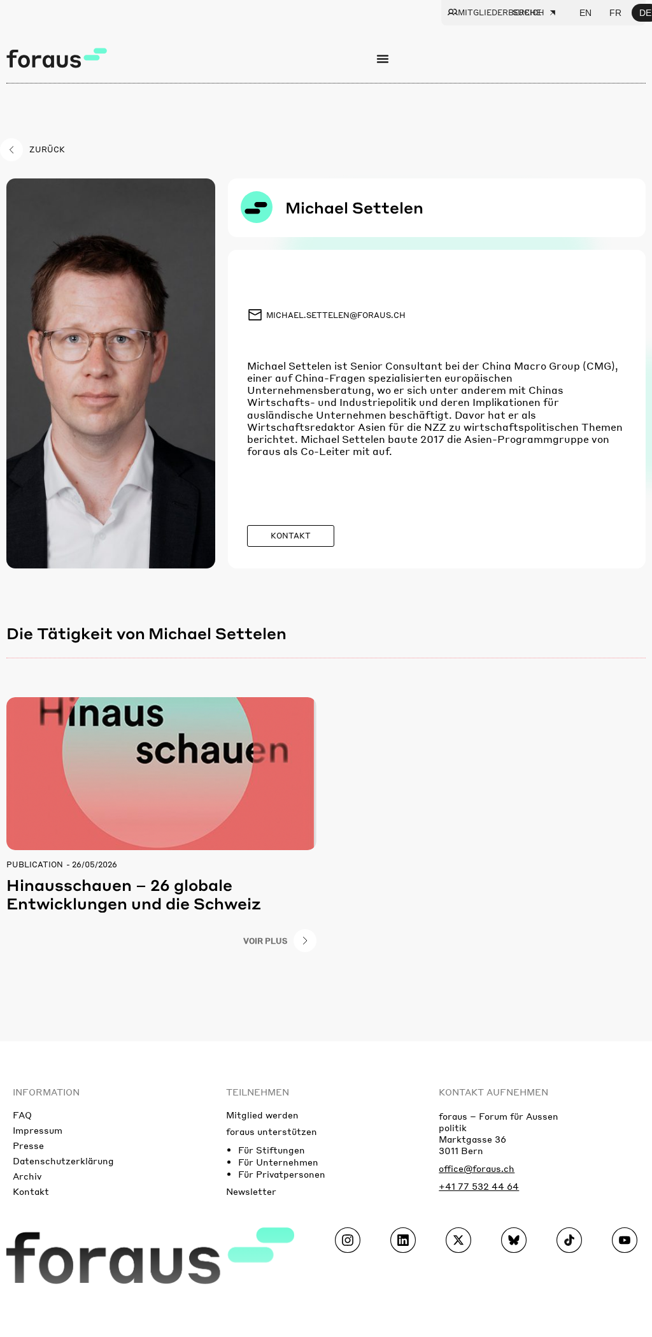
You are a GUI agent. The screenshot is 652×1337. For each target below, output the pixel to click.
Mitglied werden (262, 1114)
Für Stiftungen (271, 1149)
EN (585, 13)
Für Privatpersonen (281, 1174)
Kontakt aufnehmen (493, 1091)
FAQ (22, 1114)
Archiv (27, 1176)
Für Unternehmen (278, 1161)
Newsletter (251, 1191)
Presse (28, 1145)
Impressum (37, 1130)
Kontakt (31, 1191)
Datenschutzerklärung (63, 1160)
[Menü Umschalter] (382, 58)
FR (615, 13)
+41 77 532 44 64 (479, 1186)
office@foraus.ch (476, 1168)
